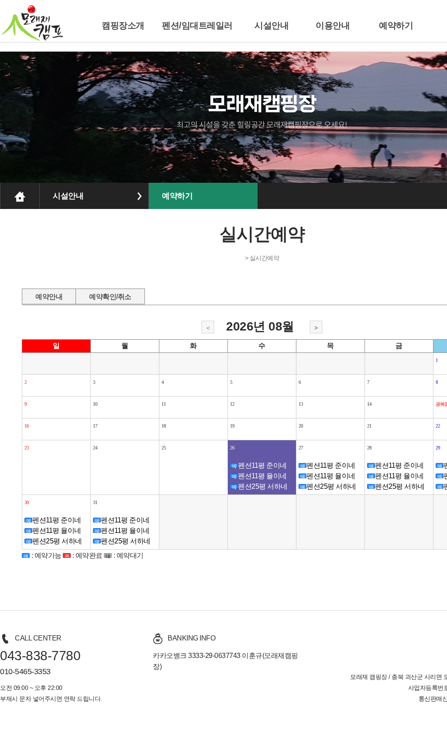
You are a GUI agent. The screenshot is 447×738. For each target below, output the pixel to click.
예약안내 (48, 295)
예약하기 (396, 25)
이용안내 (333, 25)
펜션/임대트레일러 (197, 25)
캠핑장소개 (123, 25)
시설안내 (271, 25)
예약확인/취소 (110, 295)
